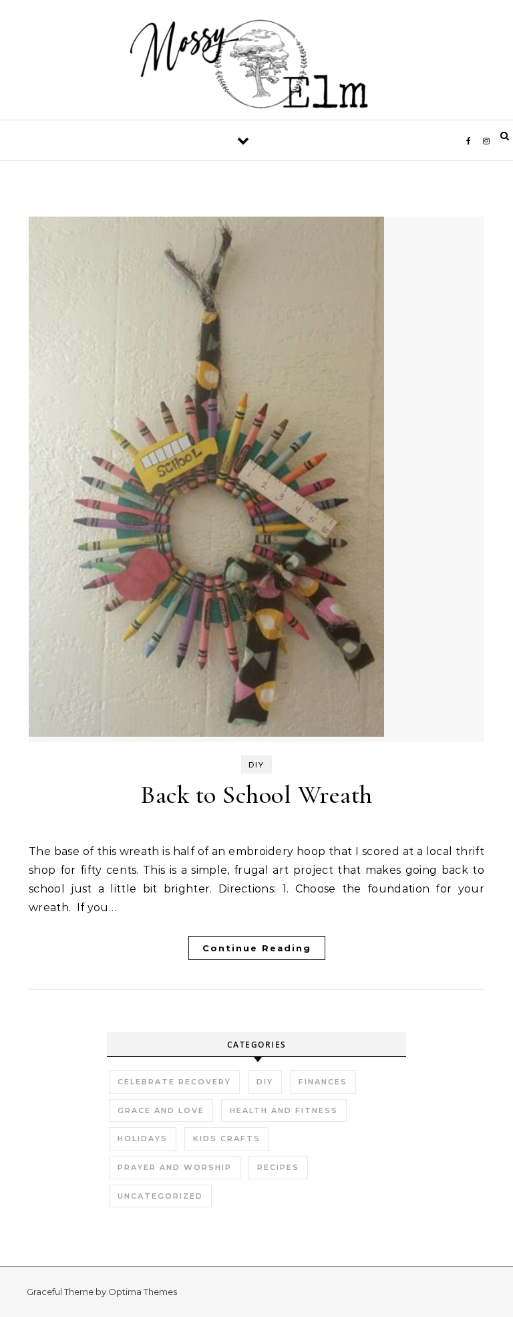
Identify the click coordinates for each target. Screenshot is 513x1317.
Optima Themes (142, 1291)
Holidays (143, 1138)
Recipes (278, 1167)
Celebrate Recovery (174, 1081)
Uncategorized (160, 1196)
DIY (256, 764)
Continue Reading (256, 948)
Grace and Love (161, 1110)
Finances (323, 1081)
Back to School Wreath (256, 795)
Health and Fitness (284, 1110)
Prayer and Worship (175, 1167)
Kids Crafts (227, 1138)
